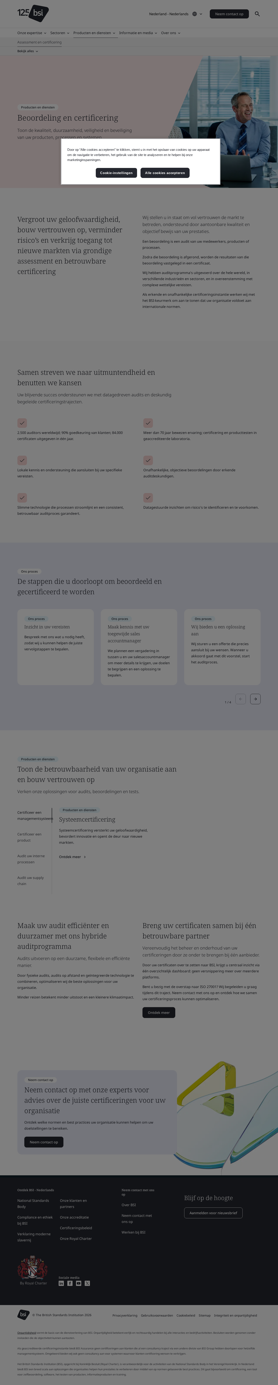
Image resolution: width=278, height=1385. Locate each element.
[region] (140, 161)
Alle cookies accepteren (165, 173)
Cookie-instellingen (116, 173)
